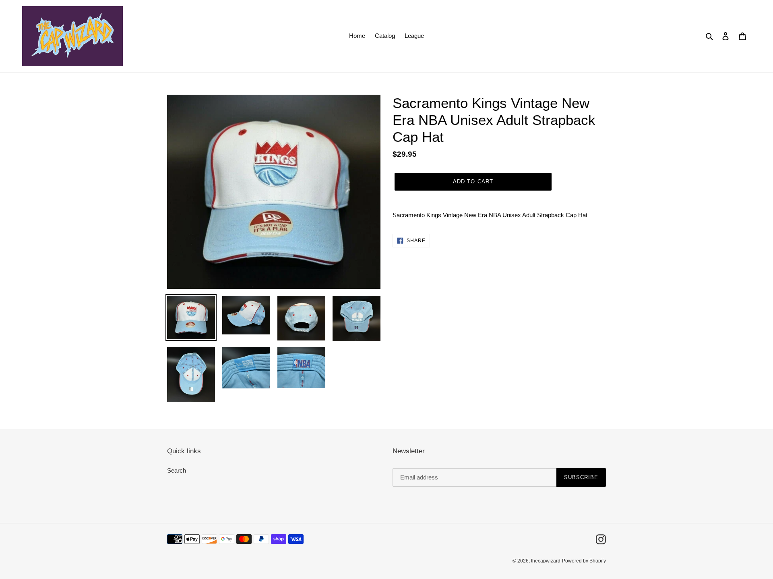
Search (176, 470)
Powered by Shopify (584, 561)
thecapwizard (545, 561)
